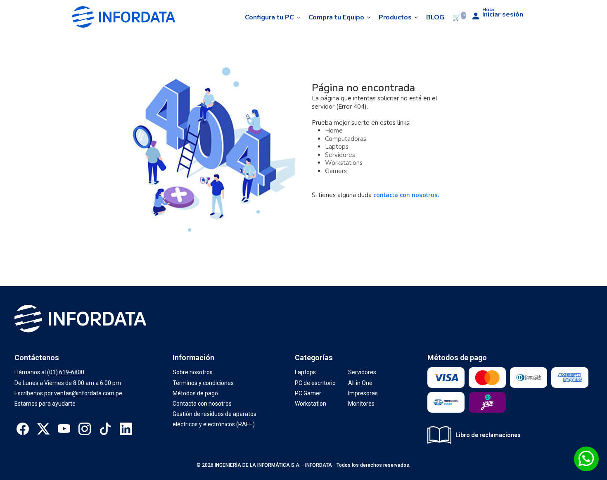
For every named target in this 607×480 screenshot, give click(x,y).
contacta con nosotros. (406, 195)
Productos (395, 17)
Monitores (361, 403)
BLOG (435, 17)
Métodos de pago (195, 393)
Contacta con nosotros (202, 403)
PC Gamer (308, 393)
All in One (360, 383)
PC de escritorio (315, 383)
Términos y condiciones (203, 383)
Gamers (336, 171)
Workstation (310, 403)
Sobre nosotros (193, 372)
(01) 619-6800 (65, 372)
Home (334, 130)
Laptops (337, 147)
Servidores (340, 155)
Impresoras (363, 393)
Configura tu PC (269, 17)
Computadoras (345, 139)
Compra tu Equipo (336, 17)
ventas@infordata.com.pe (88, 393)
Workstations (344, 163)
